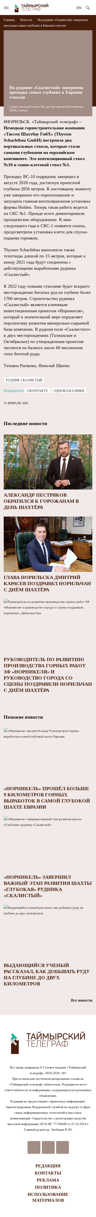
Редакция (48, 1165)
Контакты (48, 1173)
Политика (48, 1187)
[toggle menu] (6, 7)
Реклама (48, 1180)
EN (79, 8)
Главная (9, 20)
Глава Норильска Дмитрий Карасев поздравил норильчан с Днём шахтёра (47, 583)
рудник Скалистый (24, 380)
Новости (26, 20)
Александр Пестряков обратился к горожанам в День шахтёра (41, 501)
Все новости (81, 1000)
